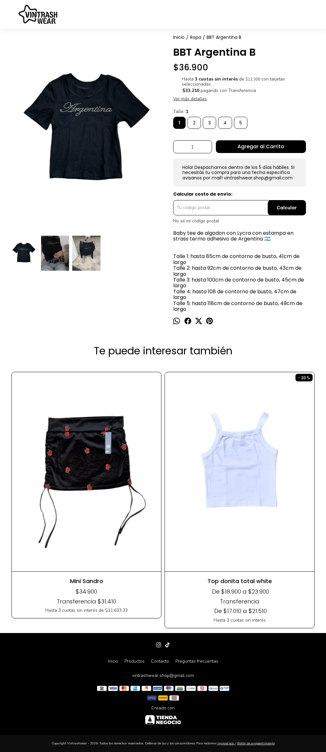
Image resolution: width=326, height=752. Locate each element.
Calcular (287, 208)
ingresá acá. (226, 743)
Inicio (113, 661)
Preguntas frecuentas (196, 661)
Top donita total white (240, 581)
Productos (134, 661)
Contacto (160, 661)
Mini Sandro (86, 581)
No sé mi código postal (196, 221)
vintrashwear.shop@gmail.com (163, 675)
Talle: (180, 111)
